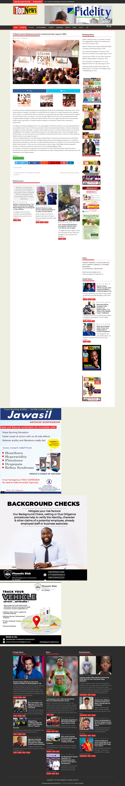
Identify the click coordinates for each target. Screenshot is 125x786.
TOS (87, 27)
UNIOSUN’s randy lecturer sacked (69, 173)
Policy (81, 27)
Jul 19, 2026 (65, 717)
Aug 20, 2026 (32, 737)
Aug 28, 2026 (101, 302)
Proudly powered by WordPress (51, 783)
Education (49, 751)
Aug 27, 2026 (101, 324)
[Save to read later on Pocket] (64, 162)
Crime (15, 220)
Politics (31, 27)
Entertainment (41, 27)
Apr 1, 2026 (65, 754)
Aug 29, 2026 (17, 202)
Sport (74, 27)
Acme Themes (79, 783)
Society (51, 27)
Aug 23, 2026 (99, 738)
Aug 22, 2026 (32, 719)
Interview (59, 27)
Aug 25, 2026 (99, 718)
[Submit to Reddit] (44, 162)
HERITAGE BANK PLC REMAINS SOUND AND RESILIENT (26, 173)
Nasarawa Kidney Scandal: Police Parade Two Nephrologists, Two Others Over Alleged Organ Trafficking (96, 68)
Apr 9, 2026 (65, 734)
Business (23, 27)
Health (67, 27)
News (16, 27)
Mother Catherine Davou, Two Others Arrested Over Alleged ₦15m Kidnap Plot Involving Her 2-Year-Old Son (24, 193)
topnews (25, 38)
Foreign (85, 299)
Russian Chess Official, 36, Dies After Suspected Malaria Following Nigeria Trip (67, 1)
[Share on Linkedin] (70, 162)
